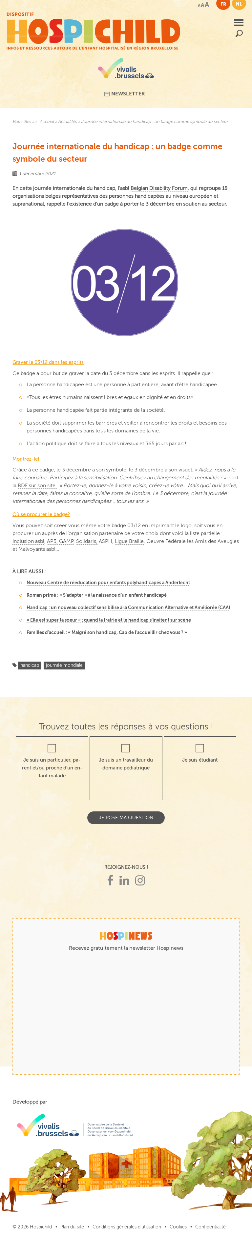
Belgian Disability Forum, (160, 188)
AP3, (52, 541)
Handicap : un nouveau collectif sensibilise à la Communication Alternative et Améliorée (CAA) (128, 607)
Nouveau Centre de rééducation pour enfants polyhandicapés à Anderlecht (108, 582)
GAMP (66, 541)
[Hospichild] (93, 29)
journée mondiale (64, 665)
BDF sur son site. (37, 485)
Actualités (67, 121)
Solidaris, (86, 541)
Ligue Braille (129, 541)
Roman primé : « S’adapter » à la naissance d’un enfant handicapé (97, 595)
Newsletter (127, 94)
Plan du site (72, 1226)
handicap (29, 665)
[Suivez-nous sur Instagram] (140, 881)
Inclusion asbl (28, 541)
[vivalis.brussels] (126, 70)
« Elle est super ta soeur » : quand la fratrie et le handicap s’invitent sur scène (109, 620)
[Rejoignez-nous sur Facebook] (110, 881)
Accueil (47, 121)
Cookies (178, 1226)
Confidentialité (210, 1226)
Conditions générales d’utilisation (127, 1226)
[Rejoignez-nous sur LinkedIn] (124, 881)
